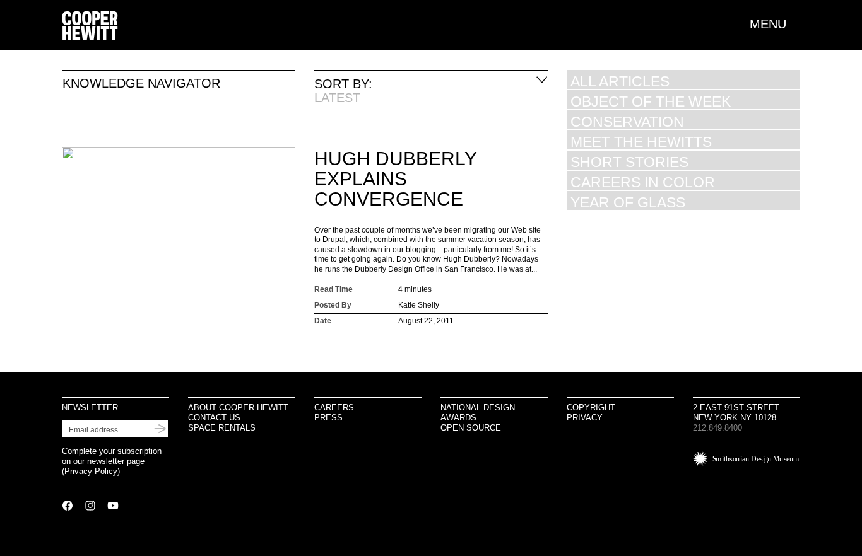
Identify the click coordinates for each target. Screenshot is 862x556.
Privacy (585, 417)
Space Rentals (222, 427)
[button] (775, 24)
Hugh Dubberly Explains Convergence (395, 178)
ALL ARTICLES (620, 81)
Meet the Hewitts (641, 141)
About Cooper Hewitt (238, 407)
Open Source (470, 427)
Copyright (591, 407)
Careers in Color (642, 182)
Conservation (627, 121)
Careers (334, 407)
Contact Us (214, 417)
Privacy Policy (90, 471)
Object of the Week (650, 101)
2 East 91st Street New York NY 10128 (736, 412)
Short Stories (629, 162)
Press (328, 417)
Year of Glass (627, 202)
